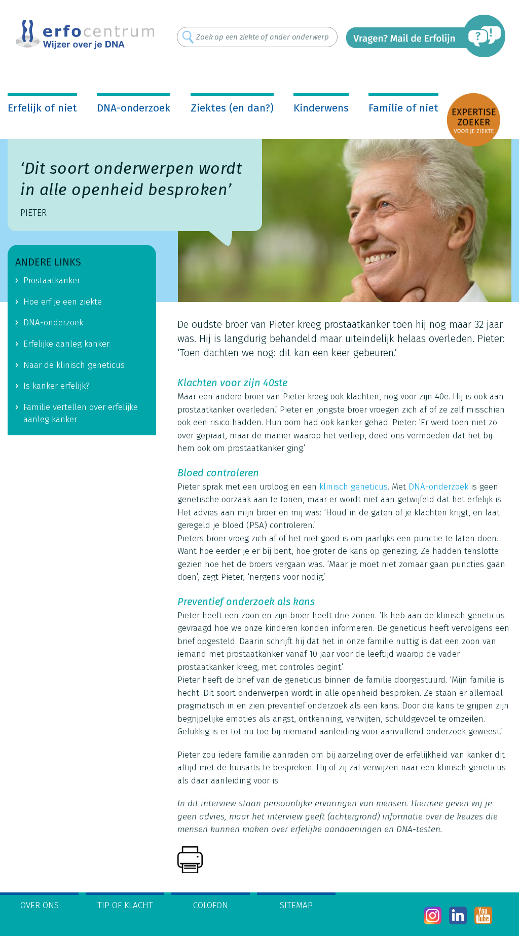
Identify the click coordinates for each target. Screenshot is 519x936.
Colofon (210, 905)
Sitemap (296, 905)
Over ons (39, 905)
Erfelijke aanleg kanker (66, 344)
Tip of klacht (125, 905)
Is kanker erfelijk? (56, 386)
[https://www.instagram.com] (432, 915)
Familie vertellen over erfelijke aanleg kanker (80, 413)
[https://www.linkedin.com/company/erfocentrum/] (458, 915)
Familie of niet (403, 108)
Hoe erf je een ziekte (62, 301)
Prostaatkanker (51, 280)
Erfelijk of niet (42, 108)
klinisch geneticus (353, 486)
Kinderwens (321, 108)
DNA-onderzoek (133, 108)
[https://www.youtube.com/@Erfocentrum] (483, 915)
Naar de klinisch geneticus (74, 365)
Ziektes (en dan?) (232, 108)
